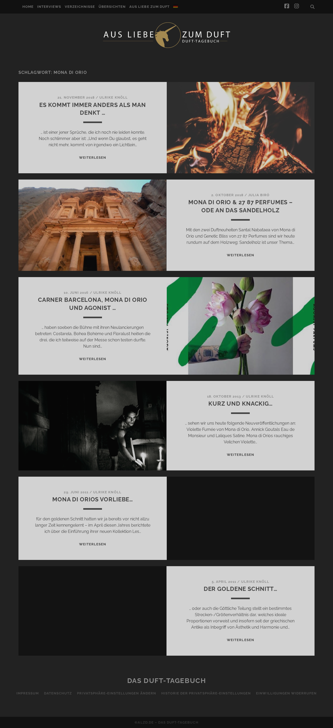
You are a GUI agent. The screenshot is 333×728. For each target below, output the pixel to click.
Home (28, 7)
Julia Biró (259, 195)
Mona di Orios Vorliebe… (92, 499)
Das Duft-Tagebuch (166, 681)
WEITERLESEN (92, 157)
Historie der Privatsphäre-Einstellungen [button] (206, 693)
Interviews (49, 7)
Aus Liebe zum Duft (149, 7)
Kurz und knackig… (240, 403)
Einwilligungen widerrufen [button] (286, 693)
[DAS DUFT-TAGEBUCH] (166, 48)
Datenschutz (58, 693)
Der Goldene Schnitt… (241, 588)
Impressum (27, 693)
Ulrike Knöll (113, 97)
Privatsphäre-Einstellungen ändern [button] (116, 693)
